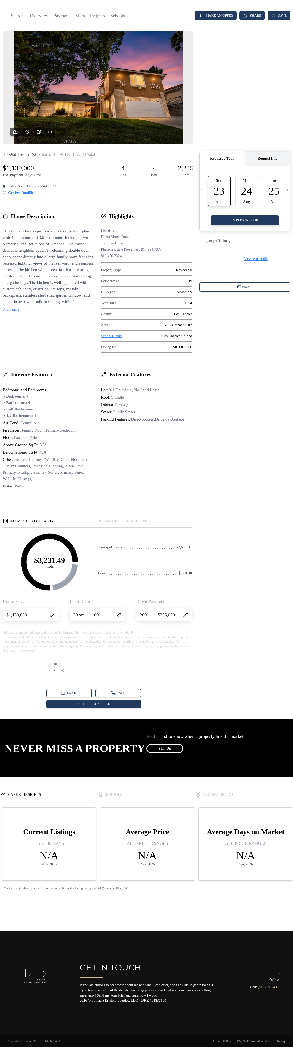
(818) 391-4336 (269, 987)
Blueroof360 (30, 1041)
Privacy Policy (222, 1041)
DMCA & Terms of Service (253, 1041)
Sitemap (281, 1041)
